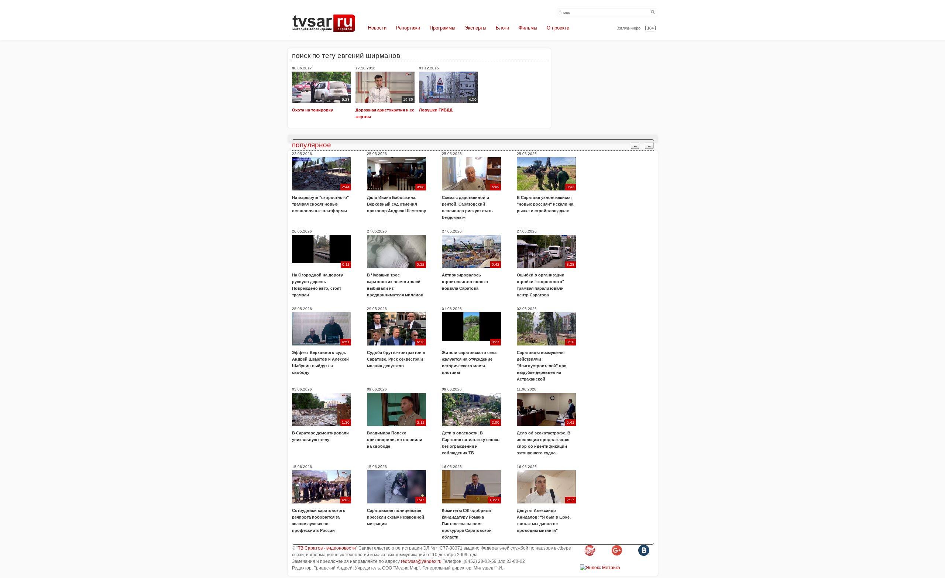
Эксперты (475, 28)
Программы (442, 28)
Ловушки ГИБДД (436, 110)
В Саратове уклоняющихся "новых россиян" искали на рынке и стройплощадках (545, 204)
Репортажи (408, 28)
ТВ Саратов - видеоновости (327, 548)
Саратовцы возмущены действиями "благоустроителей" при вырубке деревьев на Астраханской (542, 365)
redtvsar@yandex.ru (421, 561)
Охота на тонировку (312, 110)
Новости (377, 28)
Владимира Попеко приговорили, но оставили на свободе (394, 439)
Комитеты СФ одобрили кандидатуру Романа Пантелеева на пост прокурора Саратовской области (467, 523)
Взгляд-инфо (628, 28)
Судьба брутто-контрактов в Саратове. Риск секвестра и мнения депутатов (396, 359)
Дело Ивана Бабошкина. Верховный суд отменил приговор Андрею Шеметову (396, 204)
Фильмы (528, 28)
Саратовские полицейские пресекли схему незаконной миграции (395, 517)
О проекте (558, 28)
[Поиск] (653, 12)
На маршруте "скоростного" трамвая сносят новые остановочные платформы (320, 204)
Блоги (502, 28)
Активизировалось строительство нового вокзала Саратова (465, 281)
